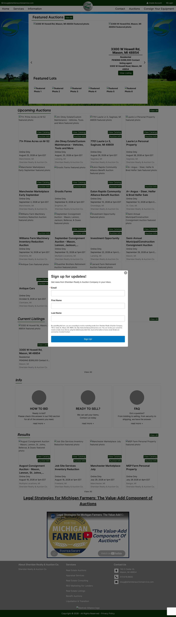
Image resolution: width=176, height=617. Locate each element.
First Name (56, 300)
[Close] (125, 272)
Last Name (56, 313)
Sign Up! (88, 339)
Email (54, 288)
